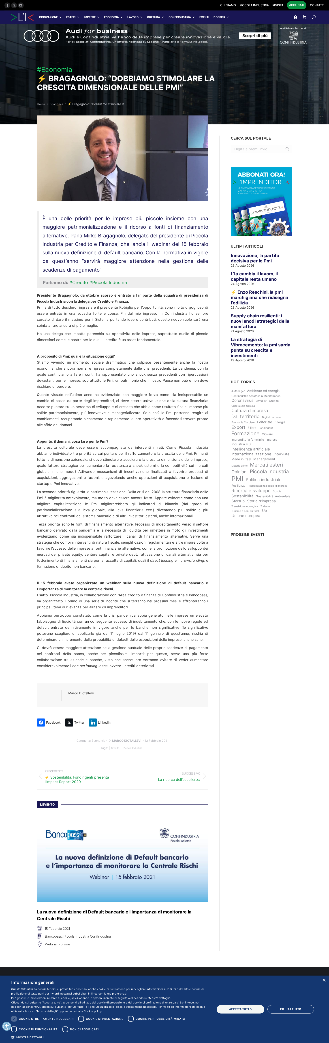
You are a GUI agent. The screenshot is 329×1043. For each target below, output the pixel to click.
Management (264, 459)
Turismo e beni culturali (245, 511)
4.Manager (238, 391)
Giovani (267, 434)
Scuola (277, 491)
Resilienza (238, 485)
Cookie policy (93, 1011)
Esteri (70, 17)
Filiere (252, 427)
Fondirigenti (266, 427)
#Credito (78, 282)
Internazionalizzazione (251, 454)
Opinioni (239, 471)
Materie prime (239, 465)
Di (125, 740)
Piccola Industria (133, 748)
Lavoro (133, 17)
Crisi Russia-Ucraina (243, 405)
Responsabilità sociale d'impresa (267, 485)
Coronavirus (242, 400)
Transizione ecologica (244, 506)
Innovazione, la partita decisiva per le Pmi (255, 258)
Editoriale (264, 422)
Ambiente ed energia (263, 391)
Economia (111, 17)
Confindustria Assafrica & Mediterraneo (255, 396)
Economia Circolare (243, 422)
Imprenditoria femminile (247, 439)
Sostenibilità (242, 496)
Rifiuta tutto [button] (290, 1009)
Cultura (153, 17)
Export (238, 427)
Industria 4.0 (241, 444)
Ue (264, 510)
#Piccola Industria (108, 282)
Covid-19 (261, 400)
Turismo (265, 506)
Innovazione (48, 17)
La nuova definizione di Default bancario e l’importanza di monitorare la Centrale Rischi (114, 927)
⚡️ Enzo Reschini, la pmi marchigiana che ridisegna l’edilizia (259, 297)
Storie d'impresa (261, 501)
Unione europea (245, 515)
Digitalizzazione (271, 417)
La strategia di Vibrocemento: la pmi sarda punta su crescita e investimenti (261, 347)
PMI (237, 479)
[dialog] (164, 1009)
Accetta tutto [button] (240, 1009)
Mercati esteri (266, 465)
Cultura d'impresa (249, 410)
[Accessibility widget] (6, 1026)
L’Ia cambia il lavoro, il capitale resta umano (254, 276)
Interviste (281, 454)
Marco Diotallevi (81, 693)
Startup (238, 501)
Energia (280, 422)
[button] (110, 1037)
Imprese (90, 17)
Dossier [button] (219, 17)
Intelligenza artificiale (250, 449)
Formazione (245, 433)
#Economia (54, 69)
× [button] (324, 980)
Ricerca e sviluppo (251, 490)
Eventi (204, 17)
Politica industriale (264, 479)
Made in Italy (241, 459)
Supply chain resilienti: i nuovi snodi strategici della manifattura (260, 321)
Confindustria (180, 17)
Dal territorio (245, 416)
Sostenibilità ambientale (273, 496)
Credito (115, 748)
